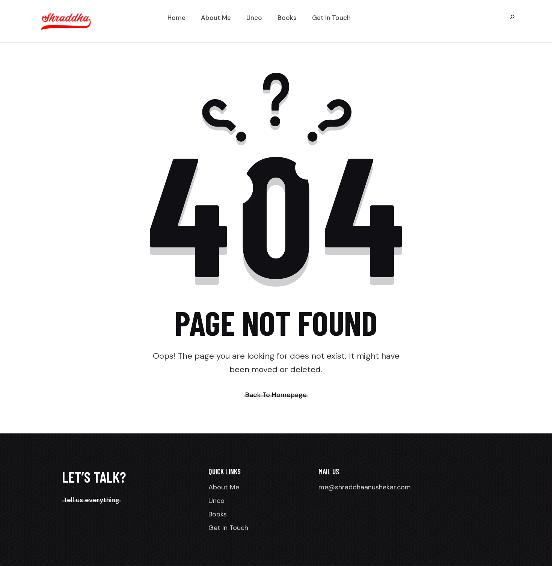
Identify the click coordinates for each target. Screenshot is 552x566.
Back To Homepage (276, 394)
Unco (216, 500)
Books (217, 514)
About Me (223, 487)
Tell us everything (91, 499)
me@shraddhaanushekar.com (364, 487)
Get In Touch (228, 527)
